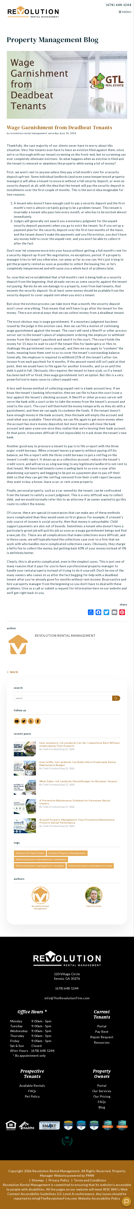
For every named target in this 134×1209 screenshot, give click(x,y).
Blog (101, 1107)
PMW (90, 1175)
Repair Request (101, 1037)
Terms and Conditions (90, 1180)
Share (91, 612)
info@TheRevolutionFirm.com (67, 998)
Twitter (107, 612)
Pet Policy (32, 1096)
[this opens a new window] (11, 1125)
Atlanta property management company (40, 865)
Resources (102, 1042)
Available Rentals (32, 1085)
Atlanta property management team (90, 865)
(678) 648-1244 (118, 4)
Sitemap (38, 1180)
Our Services (101, 1091)
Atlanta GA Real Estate (30, 853)
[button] (17, 721)
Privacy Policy (59, 1180)
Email (115, 612)
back (13, 672)
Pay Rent (102, 1031)
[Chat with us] (126, 1201)
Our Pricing (101, 1096)
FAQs (32, 1091)
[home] (33, 11)
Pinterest (123, 612)
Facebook (99, 612)
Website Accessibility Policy (99, 1198)
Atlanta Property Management (67, 853)
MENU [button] (126, 11)
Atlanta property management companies (41, 859)
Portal (101, 1026)
